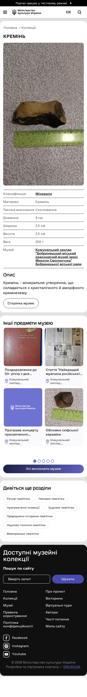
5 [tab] (52, 461)
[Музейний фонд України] (27, 12)
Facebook (20, 638)
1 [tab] (34, 461)
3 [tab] (43, 461)
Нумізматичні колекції (23, 507)
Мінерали (43, 194)
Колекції (10, 598)
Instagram (20, 646)
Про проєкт (55, 591)
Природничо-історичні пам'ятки (29, 516)
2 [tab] (39, 461)
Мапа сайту (55, 626)
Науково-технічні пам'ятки (26, 525)
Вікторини (54, 598)
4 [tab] (48, 461)
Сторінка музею (21, 303)
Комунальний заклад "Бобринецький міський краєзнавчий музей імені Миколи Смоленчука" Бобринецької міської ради (58, 257)
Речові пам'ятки (18, 498)
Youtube (19, 654)
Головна (10, 591)
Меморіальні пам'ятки (23, 533)
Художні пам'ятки (61, 507)
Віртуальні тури (59, 605)
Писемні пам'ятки (51, 498)
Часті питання (57, 619)
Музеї (8, 605)
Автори (52, 612)
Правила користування (15, 614)
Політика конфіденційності (18, 624)
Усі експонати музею (43, 468)
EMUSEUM (71, 667)
